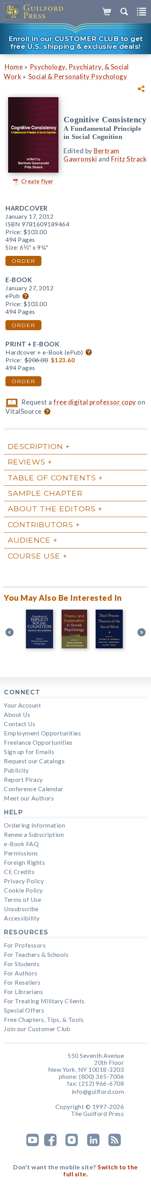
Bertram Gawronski (91, 155)
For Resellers (22, 982)
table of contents (52, 477)
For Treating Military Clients (44, 1000)
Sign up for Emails (29, 751)
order (23, 261)
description (35, 446)
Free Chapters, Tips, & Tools (44, 1019)
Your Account (22, 705)
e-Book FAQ (21, 843)
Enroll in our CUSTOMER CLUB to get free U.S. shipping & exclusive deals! (76, 42)
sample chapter (45, 493)
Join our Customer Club (37, 1028)
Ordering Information (34, 825)
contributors (40, 524)
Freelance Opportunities (38, 742)
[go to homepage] (34, 11)
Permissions (21, 853)
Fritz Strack (129, 159)
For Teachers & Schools (36, 954)
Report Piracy (23, 779)
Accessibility (22, 918)
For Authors (21, 973)
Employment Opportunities (42, 733)
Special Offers (24, 1010)
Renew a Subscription (34, 834)
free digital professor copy (94, 402)
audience (29, 540)
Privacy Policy (24, 881)
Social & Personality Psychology (77, 76)
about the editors (52, 508)
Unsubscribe (21, 908)
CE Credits (19, 871)
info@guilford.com (98, 1091)
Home (14, 67)
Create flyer (37, 181)
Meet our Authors (29, 798)
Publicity (16, 770)
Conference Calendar (33, 788)
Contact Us (19, 723)
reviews (26, 461)
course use (34, 555)
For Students (21, 963)
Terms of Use (22, 899)
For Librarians (23, 991)
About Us (17, 714)
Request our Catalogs (34, 761)
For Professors (25, 945)
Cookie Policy (23, 890)
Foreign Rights (24, 862)
